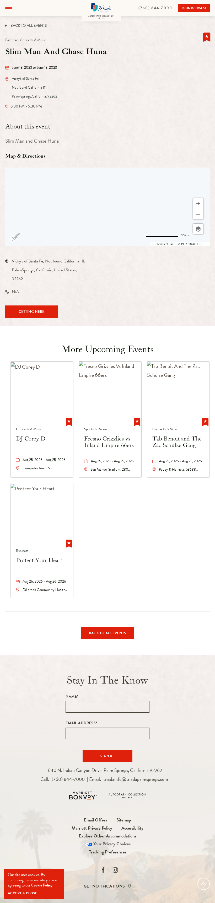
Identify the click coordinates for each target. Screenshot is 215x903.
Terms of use (165, 244)
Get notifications (104, 886)
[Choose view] (198, 229)
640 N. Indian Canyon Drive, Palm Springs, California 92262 (105, 770)
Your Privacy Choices (111, 844)
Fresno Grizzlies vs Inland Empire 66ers (109, 442)
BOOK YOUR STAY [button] (193, 9)
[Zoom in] (198, 203)
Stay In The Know (107, 680)
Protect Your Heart (39, 560)
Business (22, 550)
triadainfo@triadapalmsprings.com (136, 779)
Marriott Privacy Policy (92, 828)
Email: (128, 779)
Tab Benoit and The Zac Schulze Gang (177, 442)
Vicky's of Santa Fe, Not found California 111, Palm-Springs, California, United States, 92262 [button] (48, 270)
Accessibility (132, 828)
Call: (62, 779)
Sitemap (123, 820)
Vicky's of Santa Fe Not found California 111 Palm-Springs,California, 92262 (34, 87)
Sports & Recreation (98, 429)
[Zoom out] (198, 214)
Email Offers (95, 820)
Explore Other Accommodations (107, 836)
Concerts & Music (29, 429)
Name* (72, 696)
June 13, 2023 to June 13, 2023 (34, 67)
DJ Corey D (30, 439)
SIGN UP (112, 757)
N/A (15, 292)
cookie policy (41, 885)
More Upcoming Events (107, 349)
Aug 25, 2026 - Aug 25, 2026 (44, 460)
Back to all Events (28, 25)
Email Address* (82, 723)
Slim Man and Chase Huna (56, 52)
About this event (27, 126)
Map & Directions (25, 156)
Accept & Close (22, 893)
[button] (8, 8)
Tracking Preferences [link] (107, 852)
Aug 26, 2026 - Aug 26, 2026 (44, 581)
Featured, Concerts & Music (25, 40)
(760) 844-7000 (158, 8)
